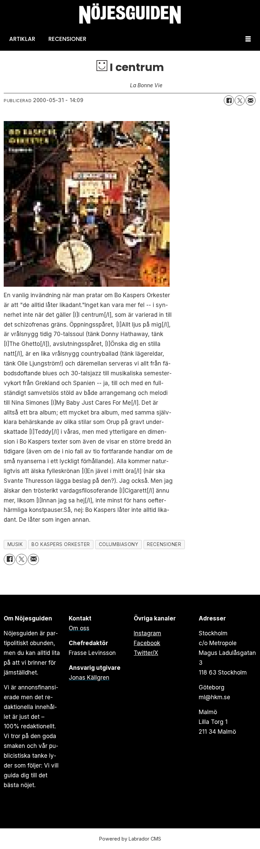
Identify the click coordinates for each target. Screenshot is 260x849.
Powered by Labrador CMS (130, 839)
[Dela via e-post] (250, 100)
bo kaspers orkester (60, 544)
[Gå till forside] (130, 13)
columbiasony (118, 544)
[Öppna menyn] (248, 39)
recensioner (164, 544)
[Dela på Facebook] (229, 100)
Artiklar (22, 39)
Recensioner (67, 39)
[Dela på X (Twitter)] (240, 100)
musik (15, 544)
